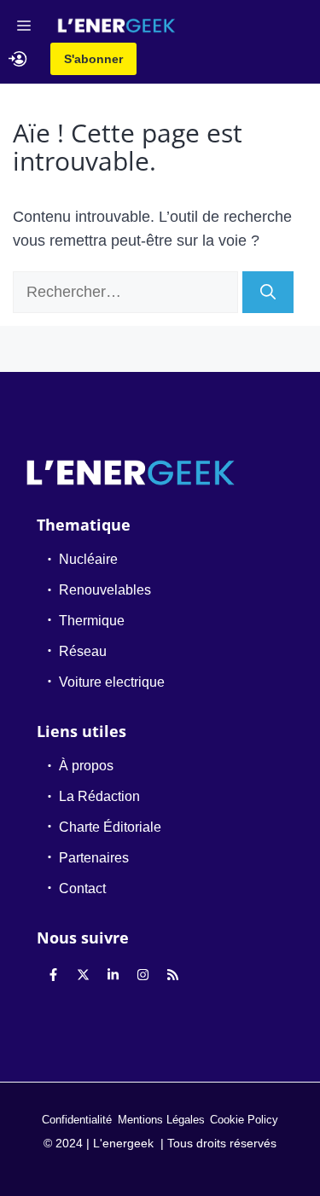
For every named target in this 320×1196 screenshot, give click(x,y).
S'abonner (93, 59)
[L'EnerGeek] (116, 26)
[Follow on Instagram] (142, 974)
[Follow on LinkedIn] (112, 974)
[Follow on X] (83, 974)
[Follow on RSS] (172, 974)
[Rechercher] (268, 292)
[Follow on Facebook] (53, 974)
